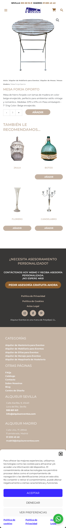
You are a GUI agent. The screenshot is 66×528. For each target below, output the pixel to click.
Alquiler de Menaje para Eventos (23, 356)
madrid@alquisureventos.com (22, 440)
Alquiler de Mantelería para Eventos (24, 345)
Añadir (37, 112)
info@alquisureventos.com (21, 414)
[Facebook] (33, 313)
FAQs (8, 372)
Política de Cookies (33, 301)
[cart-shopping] (54, 10)
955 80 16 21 (26, 3)
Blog (7, 386)
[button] (60, 454)
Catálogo (10, 376)
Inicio (5, 80)
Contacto (10, 379)
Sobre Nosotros (13, 383)
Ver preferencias (33, 512)
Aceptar (33, 493)
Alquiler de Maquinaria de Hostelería (25, 359)
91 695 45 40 (49, 3)
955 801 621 (12, 410)
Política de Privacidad (33, 296)
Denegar (33, 502)
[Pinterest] (41, 313)
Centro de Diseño (14, 390)
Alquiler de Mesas (48, 80)
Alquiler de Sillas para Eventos (21, 352)
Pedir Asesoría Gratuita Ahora (33, 285)
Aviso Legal (33, 306)
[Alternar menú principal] (6, 10)
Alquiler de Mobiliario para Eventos (24, 80)
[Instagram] (25, 313)
